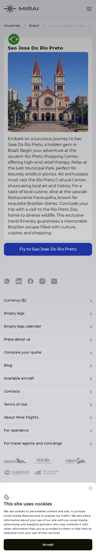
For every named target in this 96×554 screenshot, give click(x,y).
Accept (48, 544)
